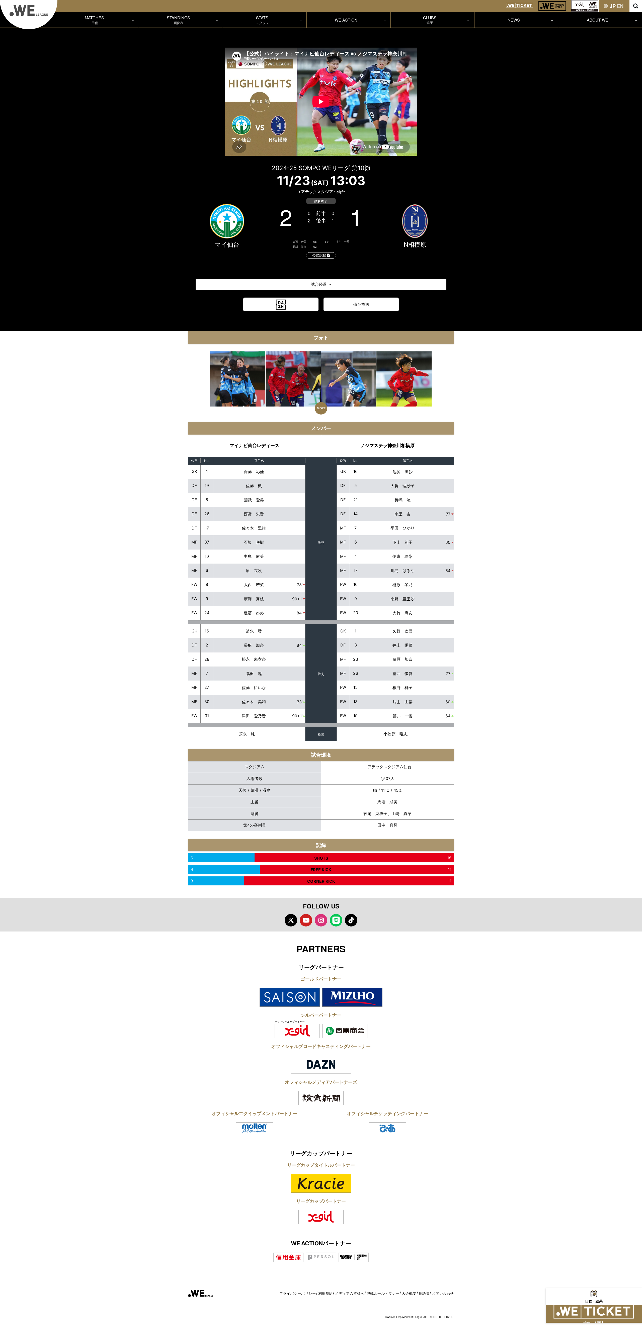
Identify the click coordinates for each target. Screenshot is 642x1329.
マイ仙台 (227, 244)
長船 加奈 (254, 645)
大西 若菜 (299, 241)
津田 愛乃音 (254, 715)
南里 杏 (402, 513)
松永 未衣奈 (254, 659)
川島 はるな (402, 570)
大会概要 (409, 1293)
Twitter (291, 920)
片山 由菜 (402, 701)
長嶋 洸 (402, 499)
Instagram (321, 920)
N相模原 (415, 244)
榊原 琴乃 (402, 584)
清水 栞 (254, 631)
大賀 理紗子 (402, 485)
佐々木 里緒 (254, 527)
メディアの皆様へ (349, 1293)
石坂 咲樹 (299, 246)
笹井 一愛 (342, 241)
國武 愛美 (254, 499)
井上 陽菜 (402, 645)
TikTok (351, 920)
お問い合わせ (443, 1293)
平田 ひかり (402, 527)
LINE (336, 920)
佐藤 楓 (254, 485)
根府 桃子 (402, 687)
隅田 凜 (254, 673)
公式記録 (319, 255)
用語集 (424, 1293)
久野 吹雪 (402, 631)
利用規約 (325, 1293)
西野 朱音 (254, 513)
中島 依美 (254, 556)
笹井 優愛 (402, 673)
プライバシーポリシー (297, 1293)
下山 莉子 (402, 542)
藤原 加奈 (402, 659)
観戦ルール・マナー (383, 1293)
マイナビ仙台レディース (254, 445)
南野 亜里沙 (402, 598)
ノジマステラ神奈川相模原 (387, 445)
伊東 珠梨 (402, 556)
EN (620, 6)
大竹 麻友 (402, 612)
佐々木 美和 (254, 701)
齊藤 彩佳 (254, 471)
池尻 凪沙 (402, 471)
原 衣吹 (254, 570)
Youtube (306, 920)
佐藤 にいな (254, 687)
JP (613, 6)
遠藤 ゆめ (254, 612)
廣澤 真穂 (254, 598)
